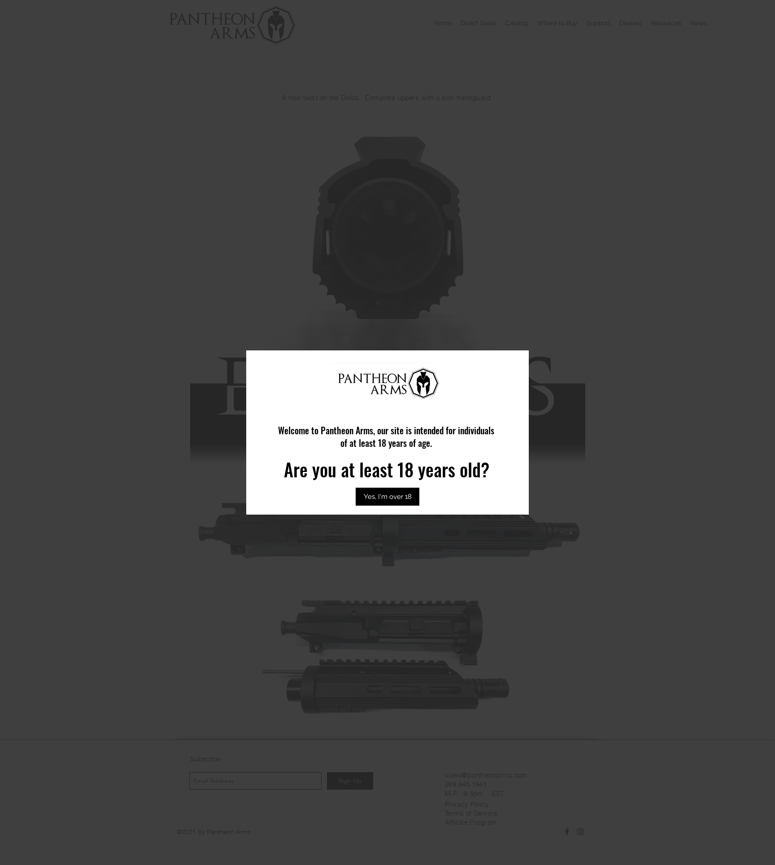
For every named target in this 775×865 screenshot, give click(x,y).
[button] (387, 497)
